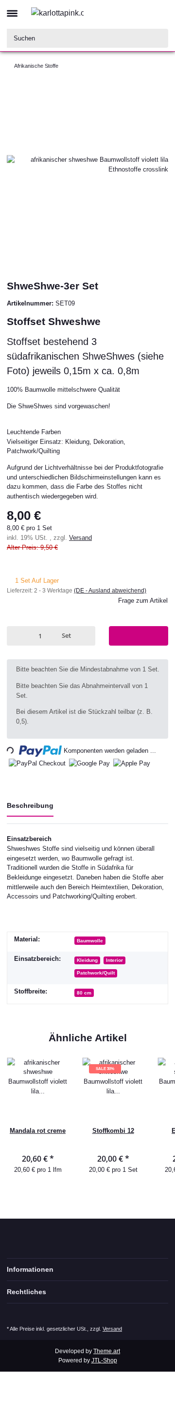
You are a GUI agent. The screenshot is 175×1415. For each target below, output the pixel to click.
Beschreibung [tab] (30, 805)
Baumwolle (90, 940)
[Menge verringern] (16, 635)
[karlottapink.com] (57, 12)
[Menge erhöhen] (86, 635)
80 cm (84, 992)
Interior (114, 960)
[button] (125, 12)
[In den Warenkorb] (138, 635)
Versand (80, 537)
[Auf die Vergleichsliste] (149, 104)
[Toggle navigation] (12, 9)
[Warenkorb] (160, 12)
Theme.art (106, 1351)
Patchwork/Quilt (96, 972)
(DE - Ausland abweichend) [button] (110, 590)
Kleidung (87, 960)
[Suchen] (159, 38)
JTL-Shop (104, 1360)
